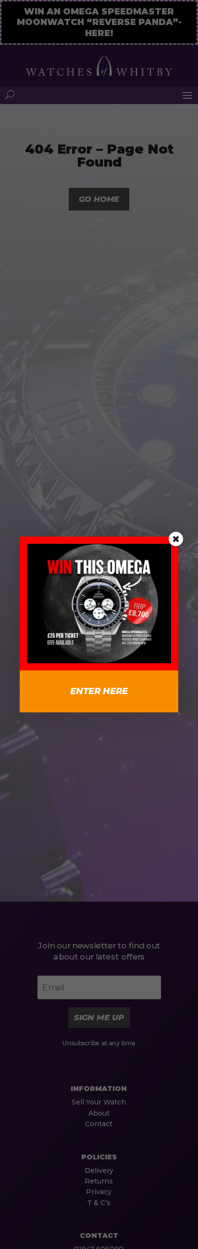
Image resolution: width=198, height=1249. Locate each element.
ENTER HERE (99, 691)
